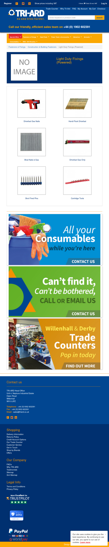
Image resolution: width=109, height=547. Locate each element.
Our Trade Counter (15, 442)
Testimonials (12, 469)
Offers (9, 452)
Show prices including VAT (46, 3)
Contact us (14, 382)
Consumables (15, 42)
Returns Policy (13, 437)
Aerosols (88, 37)
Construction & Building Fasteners (42, 47)
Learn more (85, 542)
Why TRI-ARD (12, 467)
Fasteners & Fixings (31, 37)
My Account (82, 8)
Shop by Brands (13, 450)
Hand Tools (45, 37)
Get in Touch (12, 447)
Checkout (101, 8)
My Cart (92, 8)
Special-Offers (16, 37)
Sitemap (10, 472)
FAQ (74, 8)
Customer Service (14, 444)
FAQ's (9, 464)
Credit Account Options (16, 439)
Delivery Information (15, 434)
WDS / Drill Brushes (30, 42)
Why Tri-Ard (65, 8)
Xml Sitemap (12, 475)
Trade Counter (52, 8)
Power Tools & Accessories (61, 37)
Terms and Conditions (16, 486)
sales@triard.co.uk (21, 412)
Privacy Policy (12, 489)
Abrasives (77, 37)
